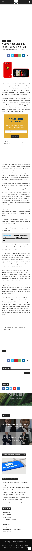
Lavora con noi (7, 531)
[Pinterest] (16, 55)
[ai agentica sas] (16, 425)
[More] (27, 55)
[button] (2, 2)
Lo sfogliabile (6, 527)
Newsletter (9, 543)
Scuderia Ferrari (10, 351)
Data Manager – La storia (9, 519)
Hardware (8, 6)
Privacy (15, 543)
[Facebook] (8, 55)
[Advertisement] (16, 23)
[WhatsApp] (19, 55)
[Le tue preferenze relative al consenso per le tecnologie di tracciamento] (29, 548)
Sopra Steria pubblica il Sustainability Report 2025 (16, 502)
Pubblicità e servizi (7, 512)
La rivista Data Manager (10, 541)
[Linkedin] (23, 55)
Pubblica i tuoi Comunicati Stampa (12, 529)
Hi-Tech (14, 6)
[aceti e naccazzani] (16, 438)
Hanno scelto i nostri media (10, 522)
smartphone (18, 351)
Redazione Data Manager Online (11, 49)
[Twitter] (12, 55)
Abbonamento (6, 524)
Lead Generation (7, 514)
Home (3, 6)
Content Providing (7, 517)
